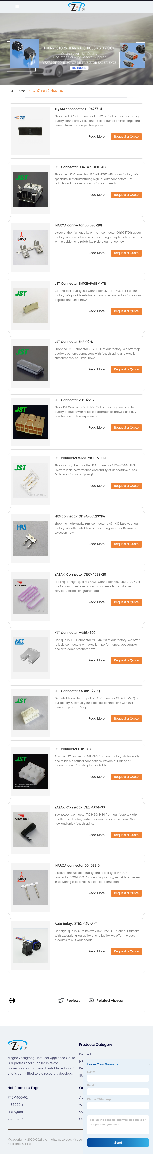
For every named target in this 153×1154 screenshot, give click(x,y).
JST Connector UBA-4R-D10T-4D (80, 167)
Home (21, 91)
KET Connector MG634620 (75, 632)
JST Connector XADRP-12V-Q (77, 691)
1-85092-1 (15, 1104)
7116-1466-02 (18, 1097)
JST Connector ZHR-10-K (74, 341)
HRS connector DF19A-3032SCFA (80, 516)
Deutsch (85, 1054)
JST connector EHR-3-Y (73, 749)
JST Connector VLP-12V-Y (74, 400)
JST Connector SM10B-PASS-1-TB (80, 283)
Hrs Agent (15, 1111)
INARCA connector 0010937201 (78, 225)
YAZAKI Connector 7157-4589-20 (80, 574)
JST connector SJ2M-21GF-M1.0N (80, 458)
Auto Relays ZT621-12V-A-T (76, 923)
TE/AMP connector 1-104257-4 (78, 109)
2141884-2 (15, 1119)
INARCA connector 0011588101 (78, 865)
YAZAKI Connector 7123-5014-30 (80, 807)
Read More (97, 137)
